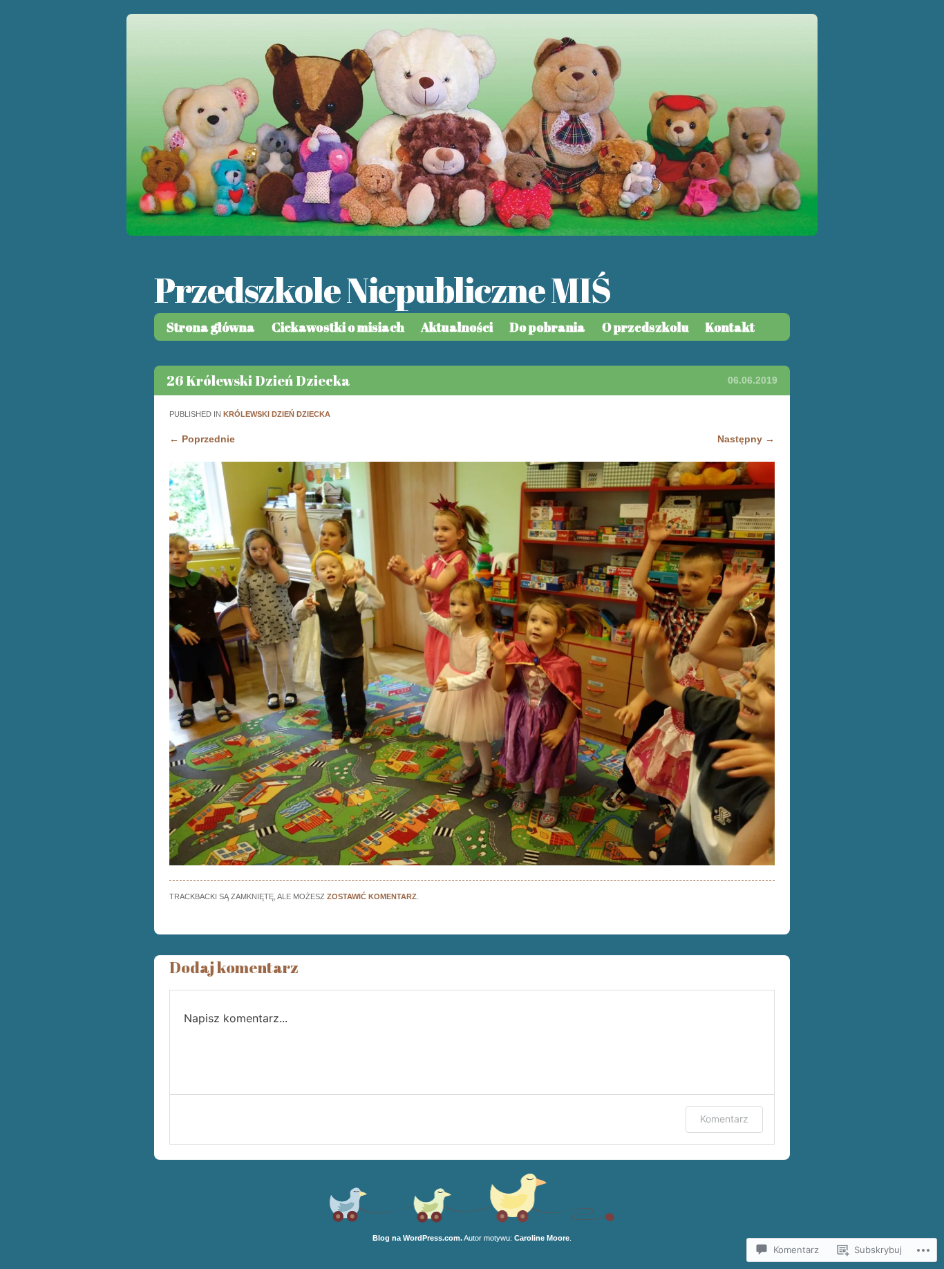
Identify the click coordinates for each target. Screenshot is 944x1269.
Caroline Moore (541, 1238)
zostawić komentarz (372, 896)
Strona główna (211, 327)
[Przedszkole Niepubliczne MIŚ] (472, 232)
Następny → (746, 438)
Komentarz (724, 1119)
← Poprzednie (202, 438)
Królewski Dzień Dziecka (276, 414)
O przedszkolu (645, 327)
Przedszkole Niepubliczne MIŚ (382, 289)
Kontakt (730, 327)
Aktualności (457, 327)
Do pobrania (547, 327)
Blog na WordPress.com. (417, 1238)
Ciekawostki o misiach (338, 327)
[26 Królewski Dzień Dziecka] (471, 861)
